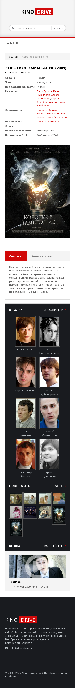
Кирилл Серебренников (48, 100)
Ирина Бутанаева (49, 474)
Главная (13, 56)
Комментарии (42, 256)
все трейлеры (54, 546)
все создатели (53, 310)
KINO (36, 11)
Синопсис (16, 256)
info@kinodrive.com (21, 648)
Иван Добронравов (49, 392)
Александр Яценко (25, 474)
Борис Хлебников (47, 110)
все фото (57, 486)
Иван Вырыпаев (48, 93)
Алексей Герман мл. (49, 96)
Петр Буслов (44, 91)
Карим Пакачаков (25, 433)
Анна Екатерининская (49, 351)
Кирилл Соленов (25, 390)
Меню (13, 42)
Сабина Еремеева (48, 121)
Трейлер (15, 581)
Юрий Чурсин (25, 349)
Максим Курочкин (48, 113)
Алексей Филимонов (49, 433)
